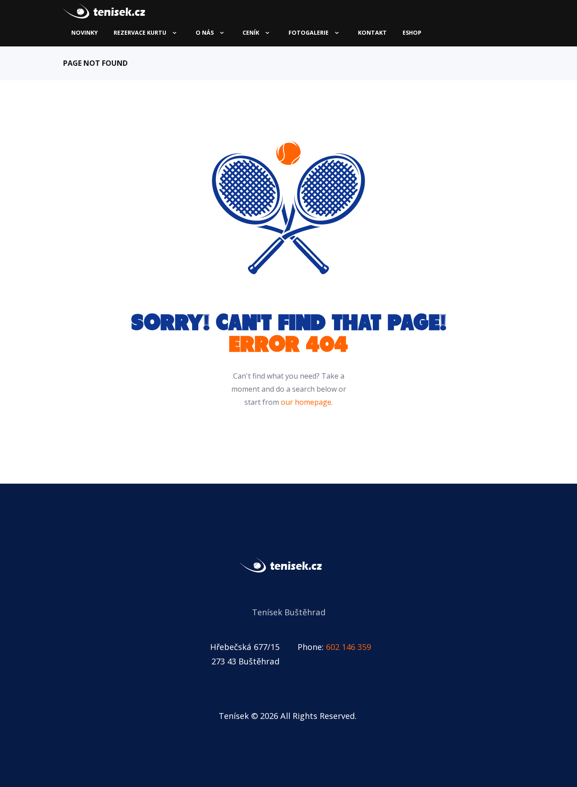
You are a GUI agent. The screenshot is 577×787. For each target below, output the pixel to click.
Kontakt (372, 33)
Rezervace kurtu (140, 33)
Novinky (84, 33)
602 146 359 (348, 646)
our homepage (306, 402)
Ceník (251, 33)
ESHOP (412, 33)
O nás (205, 33)
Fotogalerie (308, 33)
